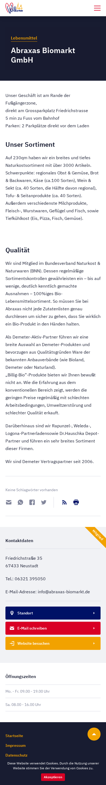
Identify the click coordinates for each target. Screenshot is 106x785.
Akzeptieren (53, 777)
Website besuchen (33, 643)
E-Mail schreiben (32, 628)
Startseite (14, 735)
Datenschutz (16, 755)
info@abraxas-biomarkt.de (64, 591)
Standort (25, 613)
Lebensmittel (24, 38)
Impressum (15, 745)
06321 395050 (30, 578)
